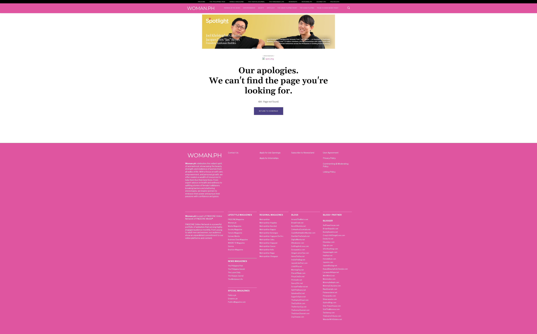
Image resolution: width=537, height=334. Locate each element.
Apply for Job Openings (270, 152)
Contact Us (233, 152)
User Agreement (331, 152)
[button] (348, 7)
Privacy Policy (329, 158)
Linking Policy (329, 172)
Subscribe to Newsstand (302, 152)
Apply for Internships (269, 158)
